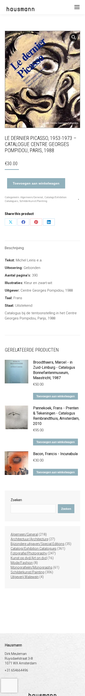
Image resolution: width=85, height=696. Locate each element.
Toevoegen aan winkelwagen (36, 183)
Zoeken (16, 500)
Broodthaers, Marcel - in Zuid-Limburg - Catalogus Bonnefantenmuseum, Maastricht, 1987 (54, 370)
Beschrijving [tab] (14, 248)
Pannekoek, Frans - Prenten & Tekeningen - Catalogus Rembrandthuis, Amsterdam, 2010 (56, 416)
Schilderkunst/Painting (33, 201)
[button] (73, 37)
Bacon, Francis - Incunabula (55, 454)
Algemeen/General (31, 197)
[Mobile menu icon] (77, 7)
